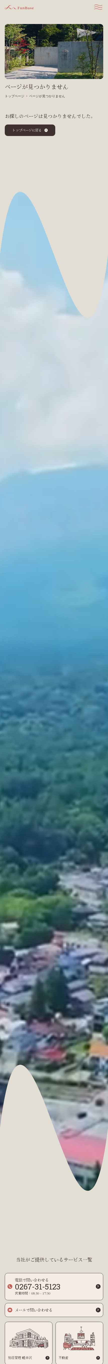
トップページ (14, 96)
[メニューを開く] (98, 7)
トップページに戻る (27, 130)
